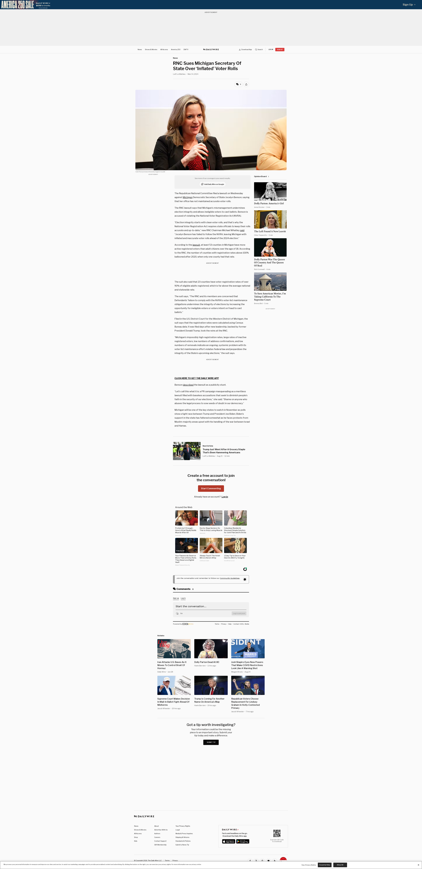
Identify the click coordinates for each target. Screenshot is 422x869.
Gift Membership (160, 845)
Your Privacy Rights (183, 826)
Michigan (187, 197)
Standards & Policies (183, 841)
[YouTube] (268, 860)
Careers (157, 837)
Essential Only (324, 865)
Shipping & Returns (182, 837)
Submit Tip (211, 742)
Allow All (340, 865)
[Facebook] (250, 860)
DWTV (186, 49)
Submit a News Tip (182, 845)
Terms (167, 860)
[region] (211, 865)
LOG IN (271, 49)
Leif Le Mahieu (179, 74)
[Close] (418, 865)
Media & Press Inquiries (184, 833)
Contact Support (160, 841)
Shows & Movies (151, 49)
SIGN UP (280, 49)
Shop (136, 837)
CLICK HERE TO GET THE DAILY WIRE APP (197, 378)
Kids (135, 841)
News (140, 49)
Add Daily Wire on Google (214, 184)
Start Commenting (211, 488)
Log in (225, 496)
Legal (178, 830)
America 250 (175, 49)
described (188, 384)
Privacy (175, 860)
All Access (164, 49)
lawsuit (196, 245)
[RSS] (274, 860)
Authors (157, 833)
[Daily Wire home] (211, 49)
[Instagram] (262, 860)
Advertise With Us (161, 830)
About (156, 826)
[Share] (246, 84)
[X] (256, 860)
